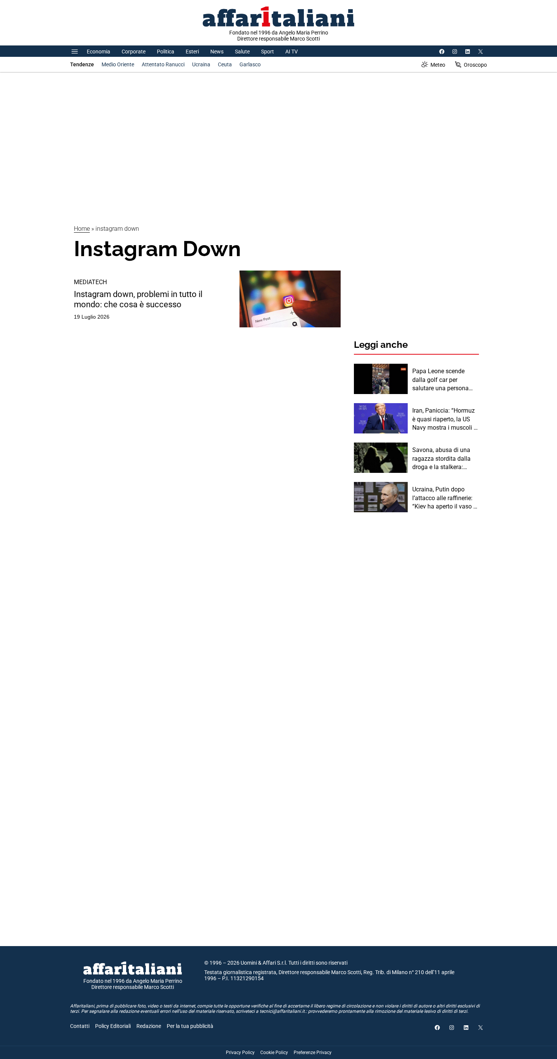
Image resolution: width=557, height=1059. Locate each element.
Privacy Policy (240, 1052)
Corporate (134, 51)
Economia (98, 51)
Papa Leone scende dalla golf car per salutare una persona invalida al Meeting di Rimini (440, 380)
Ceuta (225, 64)
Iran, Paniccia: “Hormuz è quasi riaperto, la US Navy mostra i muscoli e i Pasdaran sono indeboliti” (444, 419)
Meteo (437, 65)
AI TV (291, 51)
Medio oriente (118, 64)
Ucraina (201, 64)
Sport (267, 51)
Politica (165, 51)
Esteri (192, 51)
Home (82, 228)
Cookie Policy (274, 1052)
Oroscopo (475, 65)
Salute (242, 51)
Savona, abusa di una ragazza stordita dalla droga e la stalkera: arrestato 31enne (441, 458)
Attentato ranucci (163, 64)
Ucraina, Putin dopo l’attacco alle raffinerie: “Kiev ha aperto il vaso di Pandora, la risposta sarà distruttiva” (445, 498)
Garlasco (250, 64)
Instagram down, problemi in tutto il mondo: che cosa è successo (138, 299)
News (217, 51)
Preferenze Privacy (313, 1052)
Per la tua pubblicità (190, 1026)
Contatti (79, 1026)
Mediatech (90, 282)
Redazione (148, 1026)
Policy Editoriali (113, 1026)
